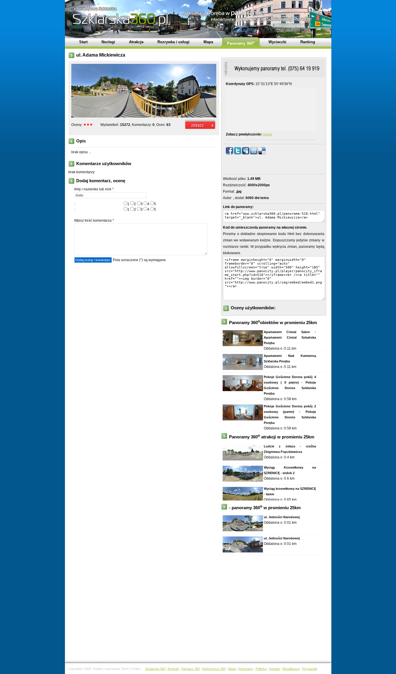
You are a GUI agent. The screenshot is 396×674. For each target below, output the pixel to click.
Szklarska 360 (155, 669)
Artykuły (173, 669)
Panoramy (246, 669)
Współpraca (291, 669)
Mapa (232, 669)
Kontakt (274, 669)
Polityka (261, 669)
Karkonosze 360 (214, 669)
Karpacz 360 (191, 669)
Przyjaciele (309, 669)
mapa (267, 134)
